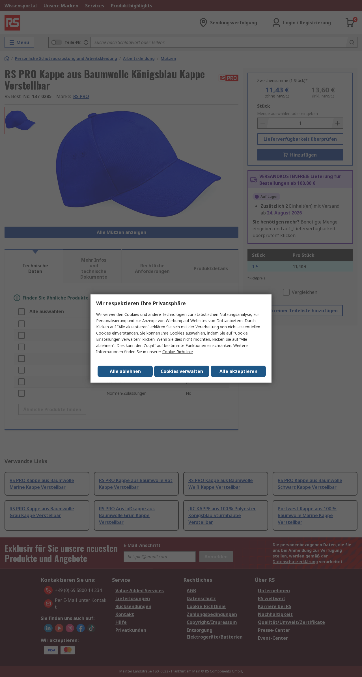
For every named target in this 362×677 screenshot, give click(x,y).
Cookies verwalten (182, 371)
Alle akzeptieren (238, 371)
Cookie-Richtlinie (177, 351)
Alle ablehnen (125, 371)
